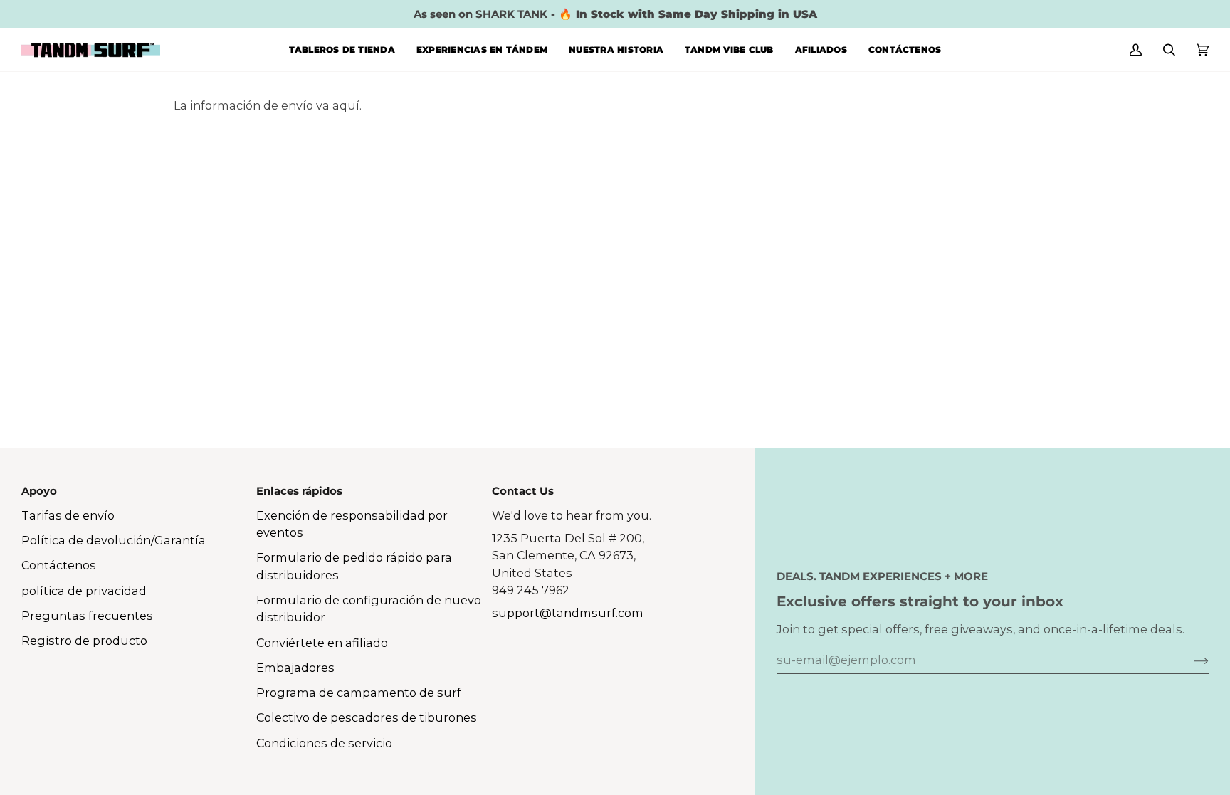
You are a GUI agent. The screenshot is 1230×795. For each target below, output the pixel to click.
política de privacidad (84, 591)
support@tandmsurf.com (567, 613)
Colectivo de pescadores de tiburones (366, 717)
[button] (342, 49)
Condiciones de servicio (324, 743)
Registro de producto (84, 640)
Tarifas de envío (68, 515)
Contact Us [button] (523, 490)
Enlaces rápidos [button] (299, 490)
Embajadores (295, 667)
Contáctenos (58, 565)
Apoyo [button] (39, 490)
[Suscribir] (1190, 659)
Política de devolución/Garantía (113, 540)
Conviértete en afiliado (322, 643)
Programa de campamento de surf (358, 692)
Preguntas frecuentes (87, 616)
